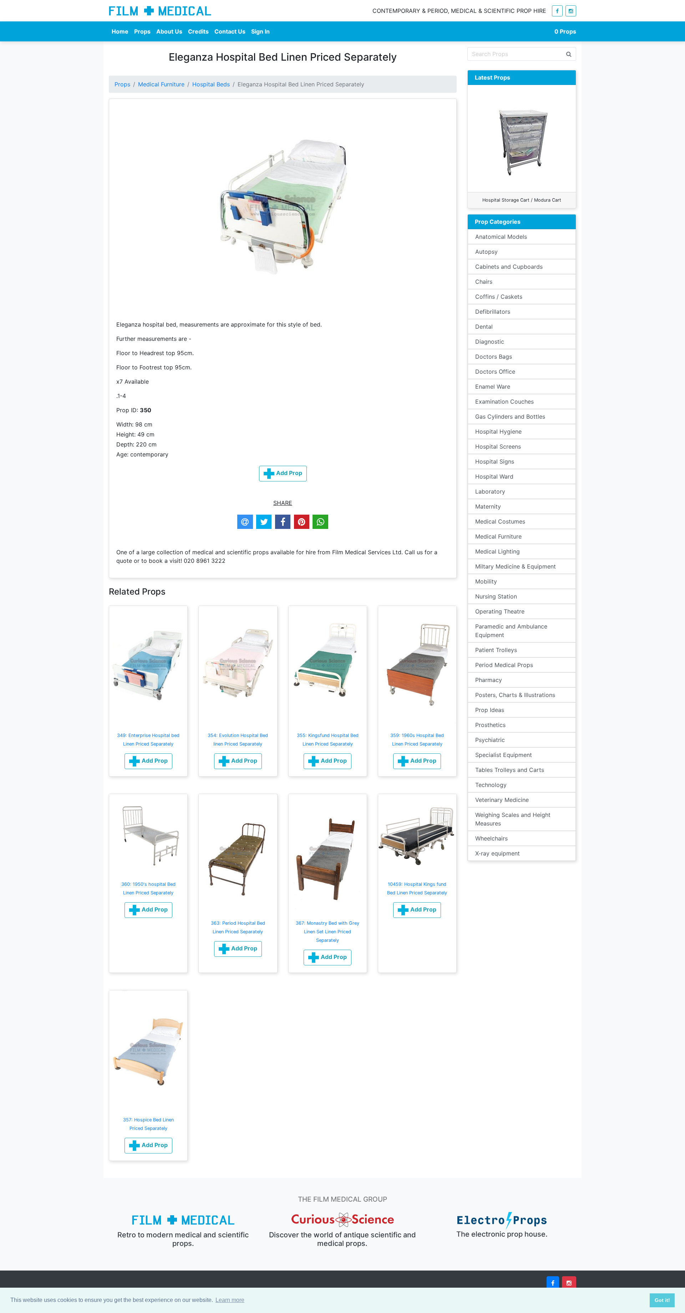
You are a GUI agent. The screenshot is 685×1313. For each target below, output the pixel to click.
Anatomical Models (501, 236)
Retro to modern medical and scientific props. (183, 1239)
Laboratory (490, 491)
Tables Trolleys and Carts (509, 769)
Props (142, 31)
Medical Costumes (500, 521)
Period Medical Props (504, 664)
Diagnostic (489, 341)
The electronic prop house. (502, 1234)
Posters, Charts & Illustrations (515, 694)
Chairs (483, 281)
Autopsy (486, 251)
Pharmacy (488, 679)
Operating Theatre (499, 611)
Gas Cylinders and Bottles (510, 416)
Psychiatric (490, 739)
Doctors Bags (493, 356)
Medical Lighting (497, 551)
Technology (491, 784)
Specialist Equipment (503, 754)
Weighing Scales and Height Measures (512, 819)
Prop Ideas (489, 709)
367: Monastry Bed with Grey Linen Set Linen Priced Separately (327, 931)
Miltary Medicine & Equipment (515, 566)
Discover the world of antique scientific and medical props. (342, 1239)
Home (120, 31)
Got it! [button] (662, 1300)
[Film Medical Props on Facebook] (557, 10)
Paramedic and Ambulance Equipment (511, 630)
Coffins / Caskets (498, 296)
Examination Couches (504, 401)
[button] (148, 761)
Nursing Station (496, 596)
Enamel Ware (492, 386)
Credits (198, 31)
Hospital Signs (494, 461)
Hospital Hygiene (498, 431)
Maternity (488, 506)
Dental (484, 326)
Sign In (260, 31)
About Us (169, 31)
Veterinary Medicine (502, 799)
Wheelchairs (491, 838)
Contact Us (229, 31)
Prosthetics (490, 724)
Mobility (486, 581)
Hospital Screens (498, 446)
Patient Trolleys (496, 649)
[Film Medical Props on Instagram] (570, 10)
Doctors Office (495, 371)
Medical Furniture (161, 84)
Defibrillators (492, 311)
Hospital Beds (211, 84)
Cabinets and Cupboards (509, 266)
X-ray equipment (497, 853)
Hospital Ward (494, 476)
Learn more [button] (229, 1300)
